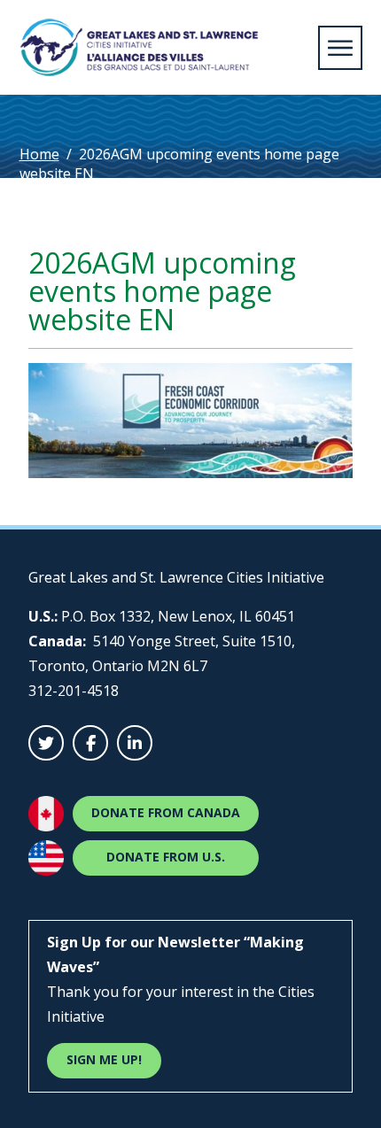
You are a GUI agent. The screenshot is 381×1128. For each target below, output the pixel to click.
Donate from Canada (165, 812)
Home (39, 154)
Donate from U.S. (165, 856)
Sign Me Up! (104, 1059)
